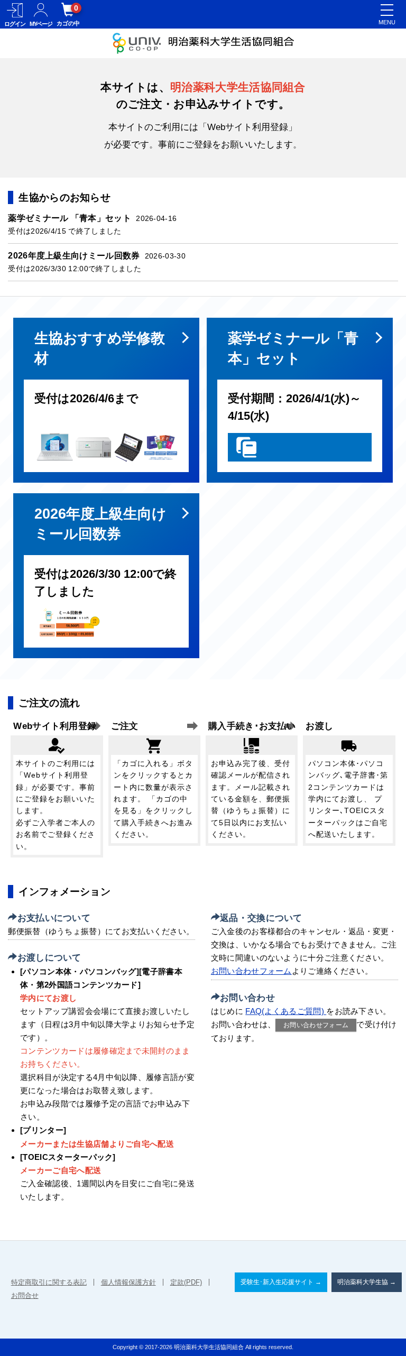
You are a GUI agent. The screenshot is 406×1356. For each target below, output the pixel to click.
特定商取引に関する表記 (49, 1282)
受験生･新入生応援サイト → (281, 1282)
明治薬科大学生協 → (366, 1282)
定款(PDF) (186, 1282)
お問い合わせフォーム (251, 970)
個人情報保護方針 (128, 1282)
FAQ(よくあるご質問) (285, 1011)
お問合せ (25, 1295)
